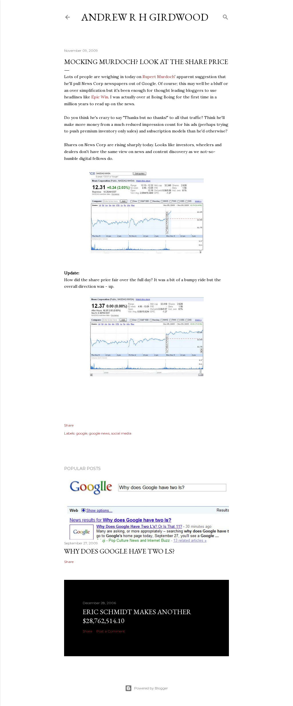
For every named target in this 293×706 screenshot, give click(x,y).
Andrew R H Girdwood (144, 17)
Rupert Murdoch (158, 76)
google (81, 433)
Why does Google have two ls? (119, 551)
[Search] (225, 15)
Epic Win (99, 97)
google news (99, 433)
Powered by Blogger (151, 688)
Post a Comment (110, 631)
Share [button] (69, 425)
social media (121, 433)
